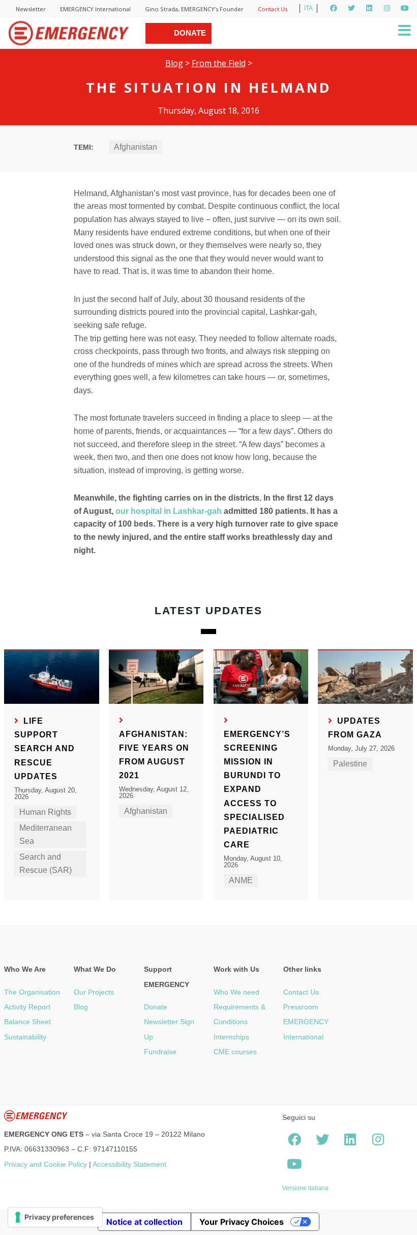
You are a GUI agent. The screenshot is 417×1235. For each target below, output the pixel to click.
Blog (174, 63)
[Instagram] (387, 8)
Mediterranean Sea (45, 834)
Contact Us (272, 9)
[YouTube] (405, 8)
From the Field (219, 63)
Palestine (350, 763)
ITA (308, 8)
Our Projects (94, 992)
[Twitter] (351, 8)
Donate (155, 1007)
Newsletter (31, 9)
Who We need (236, 992)
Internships (231, 1037)
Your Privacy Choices (241, 1222)
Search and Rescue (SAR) (45, 863)
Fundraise (160, 1052)
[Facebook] (333, 8)
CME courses (235, 1052)
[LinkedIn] (369, 8)
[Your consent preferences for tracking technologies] (55, 1217)
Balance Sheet (27, 1022)
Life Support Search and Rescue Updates (44, 749)
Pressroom (300, 1007)
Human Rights (45, 812)
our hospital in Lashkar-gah (168, 511)
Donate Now (190, 43)
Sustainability (25, 1037)
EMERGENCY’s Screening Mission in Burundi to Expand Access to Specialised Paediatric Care (257, 789)
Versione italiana (305, 1188)
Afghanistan (135, 147)
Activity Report (27, 1007)
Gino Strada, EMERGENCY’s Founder (194, 9)
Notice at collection (144, 1222)
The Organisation (32, 992)
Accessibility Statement (129, 1164)
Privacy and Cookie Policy (45, 1164)
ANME (241, 880)
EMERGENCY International (95, 9)
